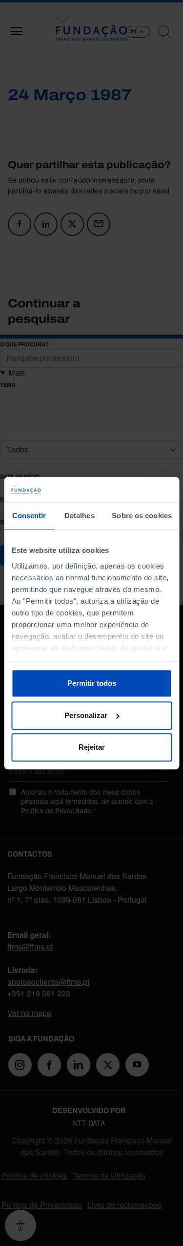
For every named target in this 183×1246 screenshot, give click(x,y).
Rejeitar (92, 747)
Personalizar (85, 715)
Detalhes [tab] (79, 515)
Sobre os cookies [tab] (142, 515)
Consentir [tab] (29, 515)
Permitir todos (91, 683)
